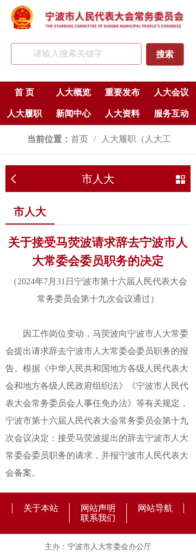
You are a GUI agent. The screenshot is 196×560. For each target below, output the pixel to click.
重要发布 (122, 92)
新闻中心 (73, 113)
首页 (79, 139)
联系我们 (98, 517)
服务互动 (171, 113)
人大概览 (73, 92)
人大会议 (171, 92)
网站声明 (98, 508)
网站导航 (155, 508)
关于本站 (40, 508)
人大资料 (122, 113)
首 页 (24, 92)
